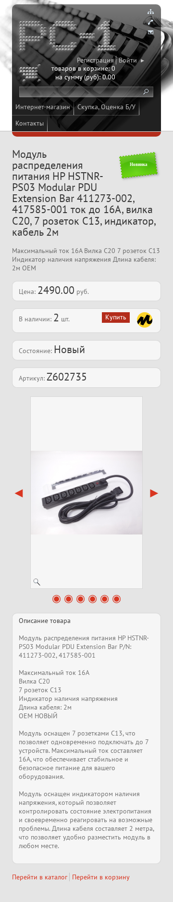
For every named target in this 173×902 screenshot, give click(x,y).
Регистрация (95, 60)
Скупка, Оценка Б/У (106, 106)
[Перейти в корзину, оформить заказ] (31, 74)
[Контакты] (150, 22)
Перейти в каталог (39, 877)
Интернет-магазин (42, 106)
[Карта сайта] (150, 11)
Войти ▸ (131, 60)
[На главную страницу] (68, 37)
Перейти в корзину (101, 877)
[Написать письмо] (150, 32)
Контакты (29, 123)
